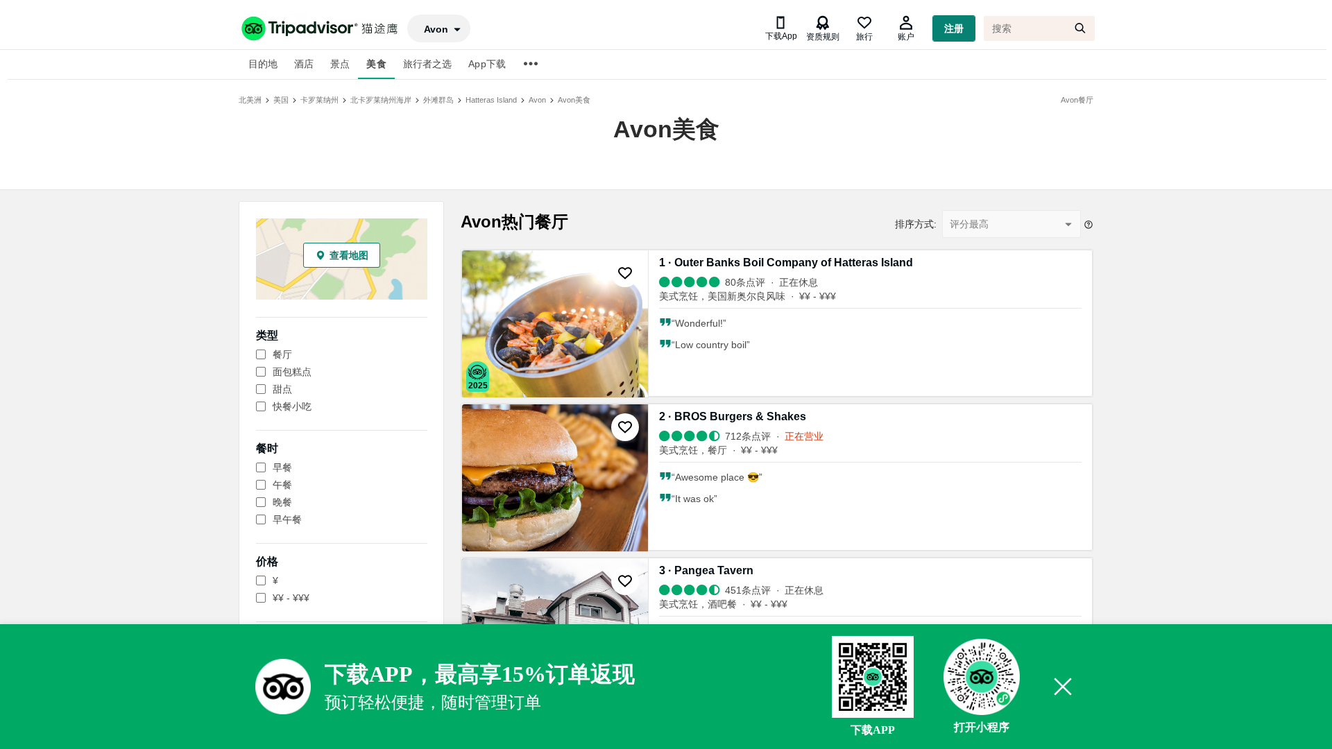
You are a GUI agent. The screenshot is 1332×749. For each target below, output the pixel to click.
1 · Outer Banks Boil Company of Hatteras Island (786, 262)
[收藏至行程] (625, 273)
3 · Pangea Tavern (706, 570)
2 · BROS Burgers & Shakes (732, 416)
